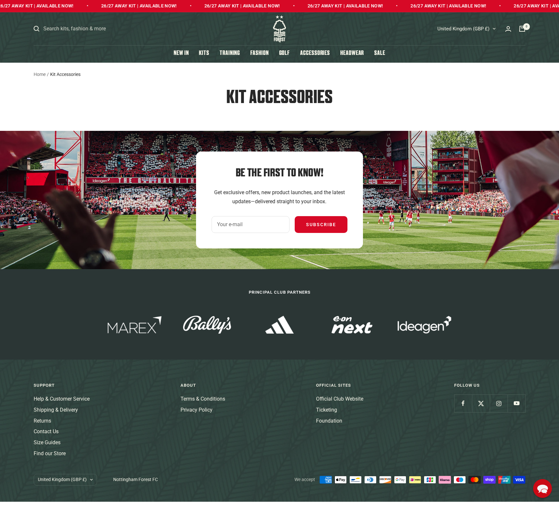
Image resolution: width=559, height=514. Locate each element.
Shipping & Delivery (56, 410)
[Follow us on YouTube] (516, 403)
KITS (204, 53)
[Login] (508, 29)
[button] (542, 488)
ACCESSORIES (315, 53)
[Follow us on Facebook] (463, 403)
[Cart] (522, 29)
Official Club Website (339, 399)
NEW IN (181, 53)
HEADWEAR (352, 53)
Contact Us (46, 431)
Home (40, 74)
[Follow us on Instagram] (499, 403)
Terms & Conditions (203, 399)
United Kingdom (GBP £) (463, 29)
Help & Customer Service (62, 399)
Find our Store (50, 453)
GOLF (284, 53)
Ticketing (326, 410)
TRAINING (230, 53)
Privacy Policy (197, 410)
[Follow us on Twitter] (481, 403)
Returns (42, 421)
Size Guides (47, 442)
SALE (379, 53)
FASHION (259, 53)
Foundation (329, 421)
